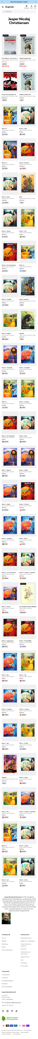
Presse (4, 947)
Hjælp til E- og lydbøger (28, 941)
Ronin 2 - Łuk (5, 880)
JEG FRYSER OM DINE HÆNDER (27, 606)
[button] (5, 66)
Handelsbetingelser (7, 980)
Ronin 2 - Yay (22, 675)
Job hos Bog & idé (7, 950)
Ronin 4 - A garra (23, 845)
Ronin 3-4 (4, 162)
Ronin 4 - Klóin (23, 128)
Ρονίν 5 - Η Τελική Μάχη (25, 641)
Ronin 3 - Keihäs (23, 470)
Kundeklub (24, 963)
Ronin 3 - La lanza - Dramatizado (27, 811)
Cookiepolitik (5, 974)
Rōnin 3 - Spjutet (6, 470)
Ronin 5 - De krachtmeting (9, 265)
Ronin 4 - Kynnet (6, 231)
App (22, 960)
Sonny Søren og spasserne (9, 94)
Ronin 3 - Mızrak (6, 606)
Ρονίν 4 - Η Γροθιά (6, 299)
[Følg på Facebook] (3, 1011)
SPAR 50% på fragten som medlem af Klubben (19, 2)
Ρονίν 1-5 (21, 265)
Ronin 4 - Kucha (23, 880)
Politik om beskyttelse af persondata (10, 1032)
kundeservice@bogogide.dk (13, 1002)
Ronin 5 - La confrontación (9, 572)
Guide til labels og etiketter (26, 945)
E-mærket (5, 977)
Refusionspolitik (24, 1032)
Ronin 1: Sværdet (23, 299)
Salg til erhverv (25, 957)
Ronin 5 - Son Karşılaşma (8, 436)
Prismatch (24, 949)
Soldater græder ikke (25, 58)
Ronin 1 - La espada (24, 367)
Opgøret (4, 777)
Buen (20, 197)
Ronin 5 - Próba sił (24, 162)
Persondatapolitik (7, 986)
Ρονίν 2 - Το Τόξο (23, 743)
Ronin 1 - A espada (7, 538)
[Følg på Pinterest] (12, 1011)
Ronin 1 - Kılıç (5, 675)
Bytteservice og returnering (25, 953)
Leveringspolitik (16, 1034)
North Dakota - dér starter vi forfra (10, 58)
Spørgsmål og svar (26, 938)
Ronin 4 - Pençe (23, 777)
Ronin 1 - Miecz (23, 538)
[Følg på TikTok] (16, 1011)
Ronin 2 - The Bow (24, 401)
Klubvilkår (4, 983)
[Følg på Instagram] (7, 1011)
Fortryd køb (24, 966)
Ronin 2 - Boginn (6, 333)
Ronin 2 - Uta (22, 231)
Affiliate (4, 941)
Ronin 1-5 (4, 128)
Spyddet (21, 333)
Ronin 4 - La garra (24, 709)
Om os (4, 938)
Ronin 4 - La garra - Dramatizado (27, 572)
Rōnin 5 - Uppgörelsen (8, 641)
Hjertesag (5, 944)
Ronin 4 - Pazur (6, 197)
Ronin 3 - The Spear (7, 367)
